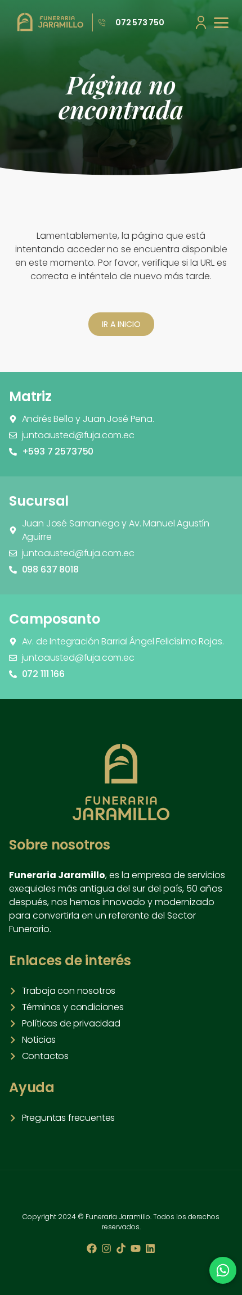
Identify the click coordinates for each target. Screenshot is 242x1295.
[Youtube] (136, 1248)
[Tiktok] (121, 1248)
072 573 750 (139, 22)
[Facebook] (92, 1248)
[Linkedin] (150, 1248)
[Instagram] (106, 1248)
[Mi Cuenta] (200, 22)
